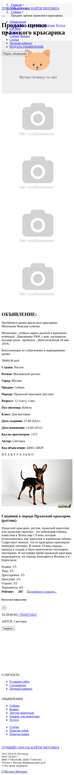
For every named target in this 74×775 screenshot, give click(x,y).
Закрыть (8, 628)
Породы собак (19, 730)
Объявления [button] (17, 21)
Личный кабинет (20, 43)
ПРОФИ (15, 29)
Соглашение (17, 685)
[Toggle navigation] (3, 16)
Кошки (25, 25)
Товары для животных (24, 716)
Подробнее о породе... (42, 591)
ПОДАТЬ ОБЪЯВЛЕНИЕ (26, 46)
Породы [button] (14, 32)
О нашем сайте (19, 681)
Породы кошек (19, 734)
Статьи (14, 39)
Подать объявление (15, 53)
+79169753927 (27, 614)
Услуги (60, 25)
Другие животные (42, 25)
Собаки (14, 25)
